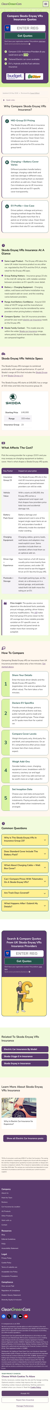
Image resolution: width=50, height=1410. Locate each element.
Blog (3, 1235)
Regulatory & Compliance (11, 1290)
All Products (6, 1211)
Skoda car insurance (28, 331)
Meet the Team (7, 1198)
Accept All (25, 1393)
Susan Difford (34, 93)
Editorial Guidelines (8, 1239)
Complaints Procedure (10, 1276)
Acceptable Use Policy (9, 1272)
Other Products (7, 1216)
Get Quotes (25, 36)
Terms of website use (9, 1267)
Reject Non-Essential (25, 1400)
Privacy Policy (6, 1258)
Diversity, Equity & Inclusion (12, 1300)
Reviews (5, 1202)
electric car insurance (32, 319)
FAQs (4, 1244)
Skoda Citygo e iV (15, 375)
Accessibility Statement (10, 1248)
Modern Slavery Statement (11, 1295)
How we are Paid (8, 1286)
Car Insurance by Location (11, 1207)
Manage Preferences (25, 1406)
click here (42, 41)
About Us (5, 1193)
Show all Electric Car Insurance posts (25, 1138)
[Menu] (45, 4)
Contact (4, 1225)
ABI (35, 612)
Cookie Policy (6, 1263)
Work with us (6, 1220)
